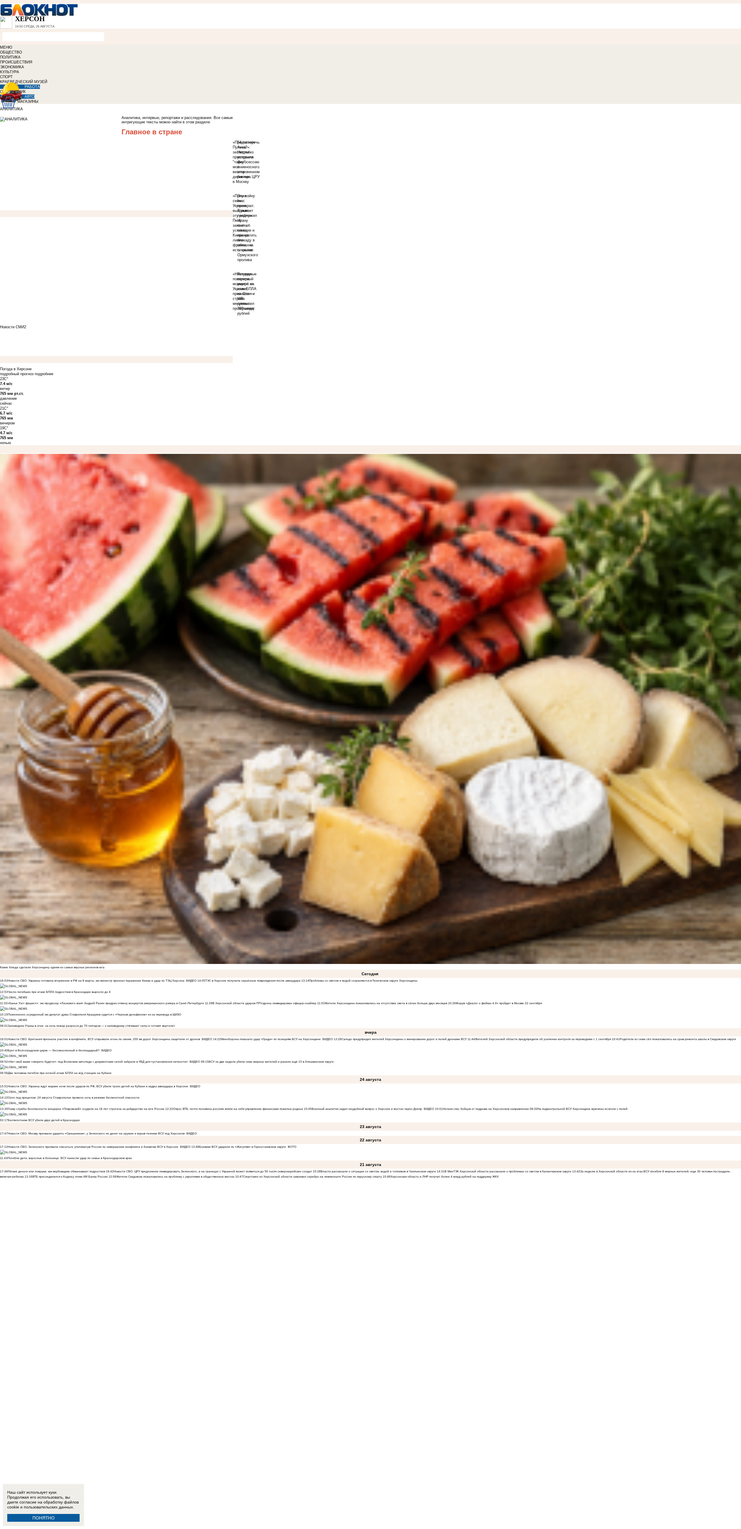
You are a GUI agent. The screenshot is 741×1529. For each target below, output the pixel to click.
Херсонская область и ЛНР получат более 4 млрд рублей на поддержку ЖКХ (444, 1176)
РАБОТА (32, 87)
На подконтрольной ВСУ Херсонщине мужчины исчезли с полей (583, 1108)
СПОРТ (6, 77)
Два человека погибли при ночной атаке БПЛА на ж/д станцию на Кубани (59, 1073)
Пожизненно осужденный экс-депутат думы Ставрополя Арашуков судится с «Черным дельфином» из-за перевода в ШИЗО (94, 1014)
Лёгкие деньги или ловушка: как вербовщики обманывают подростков (56, 1171)
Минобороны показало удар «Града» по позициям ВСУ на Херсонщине (271, 1039)
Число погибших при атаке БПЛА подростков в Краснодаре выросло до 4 (59, 991)
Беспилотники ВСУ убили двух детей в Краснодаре (44, 1120)
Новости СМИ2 (13, 327)
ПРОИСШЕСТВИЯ (16, 62)
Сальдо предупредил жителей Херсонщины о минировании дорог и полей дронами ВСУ (404, 1039)
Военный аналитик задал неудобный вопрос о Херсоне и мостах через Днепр (367, 1108)
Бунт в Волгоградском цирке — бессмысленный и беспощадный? (54, 1050)
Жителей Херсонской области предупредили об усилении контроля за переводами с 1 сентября (543, 1039)
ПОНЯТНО (43, 1517)
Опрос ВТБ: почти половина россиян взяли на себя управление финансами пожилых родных (238, 1108)
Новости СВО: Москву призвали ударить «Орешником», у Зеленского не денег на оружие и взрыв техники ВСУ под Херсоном (96, 1133)
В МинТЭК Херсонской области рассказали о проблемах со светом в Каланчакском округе (508, 1171)
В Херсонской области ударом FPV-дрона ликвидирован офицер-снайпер (264, 1003)
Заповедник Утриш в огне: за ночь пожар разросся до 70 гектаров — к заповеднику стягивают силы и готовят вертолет (91, 1025)
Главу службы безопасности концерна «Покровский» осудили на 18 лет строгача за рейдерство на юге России (86, 1108)
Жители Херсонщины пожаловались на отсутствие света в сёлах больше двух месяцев (386, 1003)
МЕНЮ (6, 47)
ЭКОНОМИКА (12, 67)
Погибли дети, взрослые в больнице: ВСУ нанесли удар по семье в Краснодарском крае (70, 1158)
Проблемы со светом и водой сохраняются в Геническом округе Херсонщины (363, 980)
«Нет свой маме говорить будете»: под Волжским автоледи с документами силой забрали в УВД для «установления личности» (98, 1061)
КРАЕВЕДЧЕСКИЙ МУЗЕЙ (23, 82)
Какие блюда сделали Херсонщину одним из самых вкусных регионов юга (52, 967)
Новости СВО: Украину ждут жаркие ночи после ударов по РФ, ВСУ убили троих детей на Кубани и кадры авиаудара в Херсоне (98, 1086)
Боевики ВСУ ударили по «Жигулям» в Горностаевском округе (242, 1146)
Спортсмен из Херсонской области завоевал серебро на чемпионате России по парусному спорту (313, 1176)
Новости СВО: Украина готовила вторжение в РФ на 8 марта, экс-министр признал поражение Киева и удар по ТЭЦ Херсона (96, 980)
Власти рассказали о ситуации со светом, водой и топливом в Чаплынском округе (378, 1171)
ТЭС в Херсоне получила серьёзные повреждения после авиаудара (252, 980)
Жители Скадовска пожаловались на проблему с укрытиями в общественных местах (175, 1176)
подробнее (44, 374)
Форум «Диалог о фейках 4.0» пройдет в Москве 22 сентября (499, 1003)
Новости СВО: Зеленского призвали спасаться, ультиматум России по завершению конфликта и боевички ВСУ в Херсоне (93, 1146)
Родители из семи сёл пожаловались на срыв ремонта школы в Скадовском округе (678, 1039)
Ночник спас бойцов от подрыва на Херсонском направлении (486, 1108)
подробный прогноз (17, 374)
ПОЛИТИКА (10, 57)
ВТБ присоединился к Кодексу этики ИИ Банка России (70, 1176)
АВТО (29, 96)
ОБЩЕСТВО (11, 52)
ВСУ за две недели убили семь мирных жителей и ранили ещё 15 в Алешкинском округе (271, 1061)
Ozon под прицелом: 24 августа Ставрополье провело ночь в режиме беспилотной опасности (74, 1097)
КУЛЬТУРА (9, 72)
